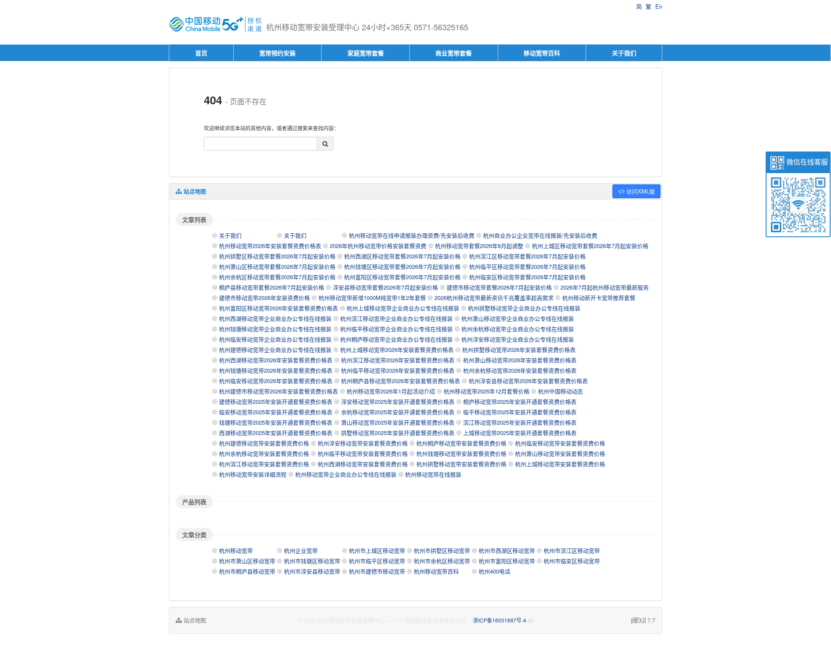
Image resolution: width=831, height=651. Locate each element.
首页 (201, 52)
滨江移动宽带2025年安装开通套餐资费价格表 (520, 422)
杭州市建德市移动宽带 (377, 571)
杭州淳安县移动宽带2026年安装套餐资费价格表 (528, 381)
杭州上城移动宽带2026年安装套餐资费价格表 (397, 349)
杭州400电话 (494, 571)
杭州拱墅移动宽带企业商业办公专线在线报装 (524, 308)
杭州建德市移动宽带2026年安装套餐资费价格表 (278, 391)
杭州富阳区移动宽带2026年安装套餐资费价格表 (278, 308)
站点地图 (194, 620)
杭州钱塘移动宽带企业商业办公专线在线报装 (275, 329)
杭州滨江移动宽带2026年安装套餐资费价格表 (397, 360)
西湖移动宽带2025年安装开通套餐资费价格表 (275, 433)
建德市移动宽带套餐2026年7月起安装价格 (499, 287)
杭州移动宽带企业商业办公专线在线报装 (345, 474)
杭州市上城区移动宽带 (377, 550)
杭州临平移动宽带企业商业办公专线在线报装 (396, 329)
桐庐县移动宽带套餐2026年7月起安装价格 (271, 287)
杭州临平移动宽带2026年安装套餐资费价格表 (397, 370)
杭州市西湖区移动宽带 (507, 550)
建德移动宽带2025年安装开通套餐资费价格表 (275, 401)
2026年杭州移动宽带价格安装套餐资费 (378, 246)
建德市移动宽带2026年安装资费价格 (264, 297)
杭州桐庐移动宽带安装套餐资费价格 (461, 443)
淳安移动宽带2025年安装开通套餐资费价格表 (397, 401)
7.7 (643, 620)
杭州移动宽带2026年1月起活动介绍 (391, 391)
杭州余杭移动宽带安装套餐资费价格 (264, 453)
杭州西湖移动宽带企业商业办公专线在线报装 (275, 318)
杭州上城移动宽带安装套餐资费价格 (560, 464)
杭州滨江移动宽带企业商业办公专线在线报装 (396, 318)
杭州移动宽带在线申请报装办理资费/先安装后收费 (411, 235)
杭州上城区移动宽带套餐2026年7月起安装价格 (590, 246)
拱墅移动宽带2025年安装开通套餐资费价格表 (397, 433)
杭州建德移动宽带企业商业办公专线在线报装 (275, 349)
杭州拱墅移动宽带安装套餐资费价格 (461, 464)
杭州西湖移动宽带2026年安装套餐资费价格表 (275, 360)
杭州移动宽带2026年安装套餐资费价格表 (270, 246)
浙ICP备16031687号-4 (499, 620)
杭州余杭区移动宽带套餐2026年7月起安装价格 (277, 277)
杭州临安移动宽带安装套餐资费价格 (560, 443)
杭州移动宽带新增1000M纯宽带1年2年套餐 (372, 297)
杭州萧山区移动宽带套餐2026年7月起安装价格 (277, 266)
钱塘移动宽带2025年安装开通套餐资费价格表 (275, 422)
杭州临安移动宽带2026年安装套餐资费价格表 (275, 381)
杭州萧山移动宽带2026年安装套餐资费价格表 (520, 360)
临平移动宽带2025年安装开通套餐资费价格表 (520, 412)
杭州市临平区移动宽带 (377, 561)
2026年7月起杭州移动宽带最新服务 (604, 287)
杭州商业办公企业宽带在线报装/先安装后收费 (540, 235)
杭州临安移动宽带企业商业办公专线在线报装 (275, 339)
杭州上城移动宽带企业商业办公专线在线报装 (403, 308)
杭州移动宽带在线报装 (433, 474)
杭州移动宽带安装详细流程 (253, 474)
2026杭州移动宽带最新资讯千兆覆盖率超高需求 (494, 297)
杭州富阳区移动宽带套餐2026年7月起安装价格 (402, 277)
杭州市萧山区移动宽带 (247, 561)
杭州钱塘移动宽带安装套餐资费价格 (461, 453)
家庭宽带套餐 (366, 52)
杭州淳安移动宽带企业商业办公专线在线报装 (517, 339)
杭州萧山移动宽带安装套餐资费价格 (560, 453)
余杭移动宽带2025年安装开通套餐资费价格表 (397, 412)
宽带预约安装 (277, 52)
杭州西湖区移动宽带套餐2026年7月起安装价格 (402, 256)
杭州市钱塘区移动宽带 (312, 561)
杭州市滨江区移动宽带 (572, 550)
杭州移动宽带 (236, 550)
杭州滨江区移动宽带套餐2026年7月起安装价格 (527, 256)
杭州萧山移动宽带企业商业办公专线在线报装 (517, 318)
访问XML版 (640, 191)
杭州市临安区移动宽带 (572, 561)
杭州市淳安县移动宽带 (312, 571)
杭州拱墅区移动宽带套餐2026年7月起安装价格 (277, 256)
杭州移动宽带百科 (436, 571)
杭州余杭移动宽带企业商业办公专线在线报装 (517, 329)
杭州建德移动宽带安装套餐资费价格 (264, 443)
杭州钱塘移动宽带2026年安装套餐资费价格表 (275, 370)
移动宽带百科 (542, 52)
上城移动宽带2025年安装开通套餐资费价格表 (520, 433)
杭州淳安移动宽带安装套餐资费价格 (363, 443)
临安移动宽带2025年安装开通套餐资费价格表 (275, 412)
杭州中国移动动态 (560, 391)
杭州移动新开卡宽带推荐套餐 (598, 297)
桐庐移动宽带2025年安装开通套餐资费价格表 (520, 401)
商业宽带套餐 (453, 52)
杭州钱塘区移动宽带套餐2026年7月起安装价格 (402, 266)
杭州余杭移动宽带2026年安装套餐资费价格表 (520, 370)
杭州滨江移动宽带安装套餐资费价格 (264, 464)
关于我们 (624, 52)
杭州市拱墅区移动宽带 (442, 550)
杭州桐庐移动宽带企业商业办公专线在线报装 (396, 339)
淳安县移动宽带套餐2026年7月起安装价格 (385, 287)
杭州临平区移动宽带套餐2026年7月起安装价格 (527, 266)
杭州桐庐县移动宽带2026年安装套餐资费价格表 (400, 381)
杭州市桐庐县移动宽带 (247, 571)
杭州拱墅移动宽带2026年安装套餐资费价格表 (519, 349)
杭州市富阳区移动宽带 (507, 561)
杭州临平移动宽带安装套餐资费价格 (363, 453)
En (658, 6)
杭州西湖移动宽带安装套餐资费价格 (363, 464)
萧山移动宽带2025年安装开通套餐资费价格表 (397, 422)
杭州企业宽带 (301, 550)
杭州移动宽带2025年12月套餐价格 (486, 391)
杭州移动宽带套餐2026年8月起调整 (479, 246)
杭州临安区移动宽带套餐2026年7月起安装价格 (527, 277)
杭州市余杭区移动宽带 (442, 561)
